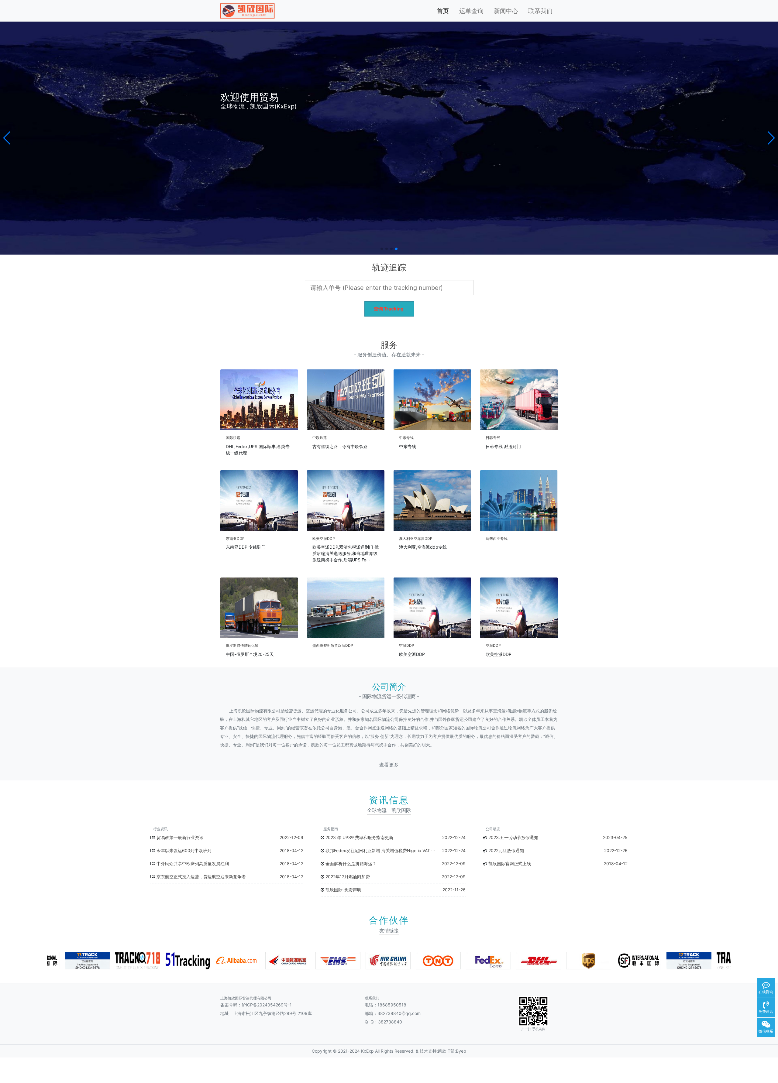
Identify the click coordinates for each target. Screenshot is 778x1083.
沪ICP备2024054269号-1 (267, 1004)
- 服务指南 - (331, 829)
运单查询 (471, 11)
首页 (443, 11)
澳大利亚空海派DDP (415, 538)
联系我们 (540, 11)
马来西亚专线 (497, 538)
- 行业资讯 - (160, 829)
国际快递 (233, 437)
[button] (7, 138)
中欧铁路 (319, 437)
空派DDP (406, 645)
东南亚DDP (235, 538)
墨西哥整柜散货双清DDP (332, 645)
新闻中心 (506, 11)
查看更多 (389, 765)
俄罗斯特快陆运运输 (242, 645)
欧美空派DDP (323, 538)
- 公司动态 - (493, 829)
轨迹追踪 (389, 267)
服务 (389, 345)
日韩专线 (493, 437)
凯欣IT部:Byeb (452, 1051)
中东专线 (406, 437)
